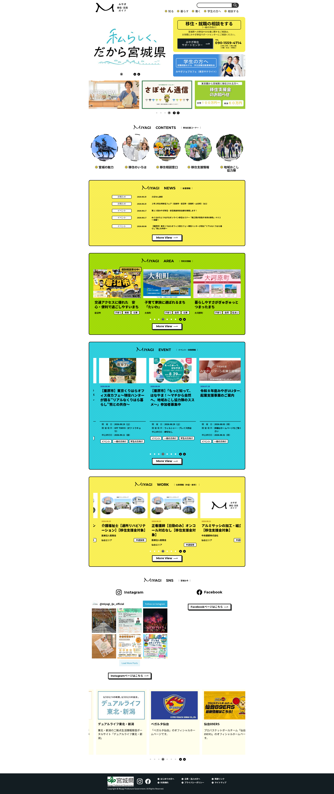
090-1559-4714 (228, 43)
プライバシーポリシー (194, 782)
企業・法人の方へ (192, 778)
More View (164, 237)
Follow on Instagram (155, 603)
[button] (121, 74)
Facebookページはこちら (207, 606)
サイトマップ (220, 782)
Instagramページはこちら (127, 675)
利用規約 (164, 782)
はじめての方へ (167, 778)
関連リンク (219, 778)
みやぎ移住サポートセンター (192, 43)
